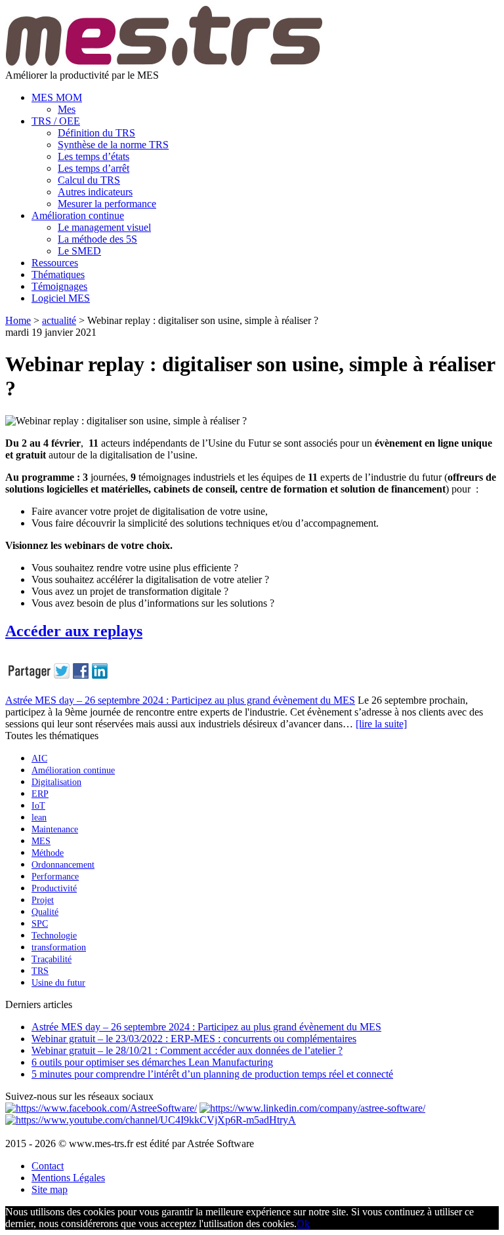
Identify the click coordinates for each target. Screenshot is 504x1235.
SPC (40, 924)
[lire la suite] (381, 723)
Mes (66, 109)
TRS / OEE (56, 121)
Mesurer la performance (107, 203)
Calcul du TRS (89, 180)
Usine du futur (58, 983)
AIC (39, 758)
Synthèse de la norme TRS (113, 144)
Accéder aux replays (73, 630)
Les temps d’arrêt (93, 168)
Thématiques (58, 274)
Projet (43, 900)
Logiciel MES (61, 298)
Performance (55, 876)
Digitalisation (56, 782)
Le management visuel (104, 227)
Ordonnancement (63, 865)
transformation (59, 947)
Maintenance (55, 829)
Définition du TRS (96, 132)
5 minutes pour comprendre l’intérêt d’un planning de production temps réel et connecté (212, 1074)
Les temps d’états (93, 156)
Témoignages (59, 286)
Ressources (55, 262)
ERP (40, 794)
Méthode (48, 853)
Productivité (54, 888)
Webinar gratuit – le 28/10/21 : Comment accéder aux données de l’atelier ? (187, 1050)
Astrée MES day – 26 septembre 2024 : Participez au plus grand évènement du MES (180, 700)
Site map (50, 1189)
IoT (38, 806)
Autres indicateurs (95, 191)
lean (39, 817)
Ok (303, 1223)
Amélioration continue (78, 215)
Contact (48, 1165)
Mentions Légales (68, 1177)
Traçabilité (52, 959)
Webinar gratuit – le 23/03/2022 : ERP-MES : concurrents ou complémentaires (194, 1038)
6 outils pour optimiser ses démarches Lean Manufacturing (152, 1062)
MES (41, 841)
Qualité (45, 912)
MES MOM (57, 97)
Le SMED (79, 250)
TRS (40, 971)
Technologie (54, 936)
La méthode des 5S (97, 239)
